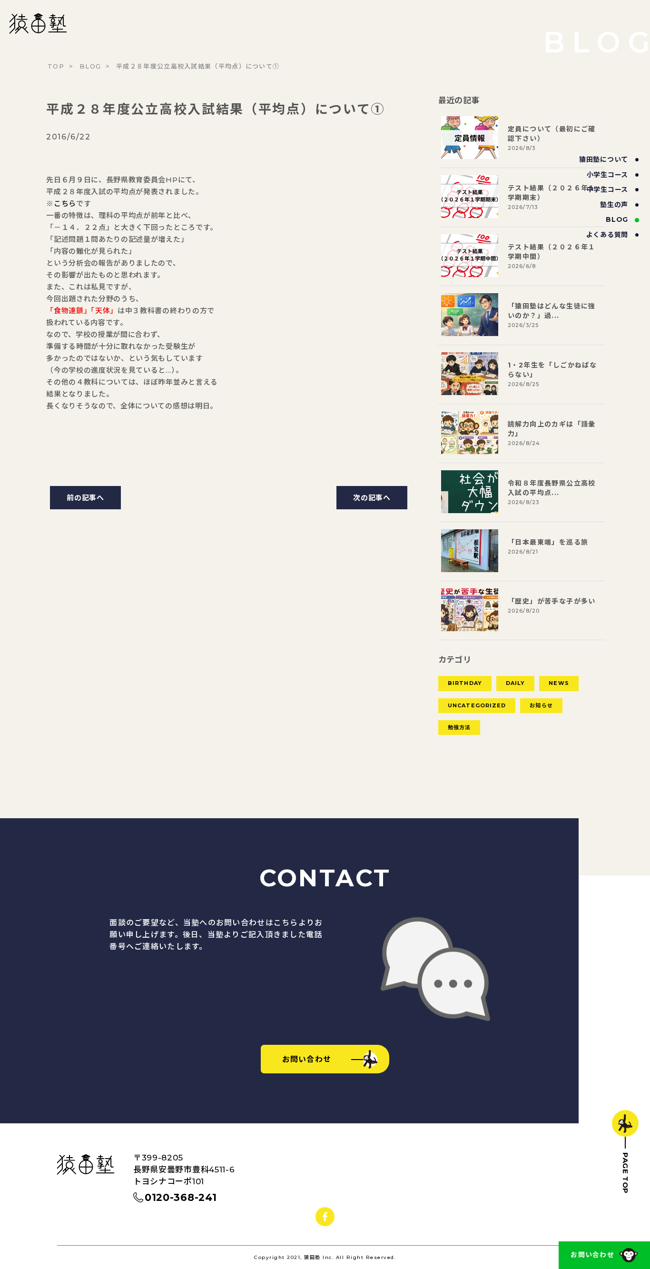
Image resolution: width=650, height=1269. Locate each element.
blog (617, 219)
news (559, 683)
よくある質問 (607, 234)
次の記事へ (372, 497)
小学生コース (607, 174)
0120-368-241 (181, 1197)
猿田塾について (603, 159)
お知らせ (541, 705)
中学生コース (607, 189)
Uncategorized (477, 705)
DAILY (515, 683)
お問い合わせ (592, 1254)
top (56, 66)
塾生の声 (614, 204)
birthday (465, 683)
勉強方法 (459, 727)
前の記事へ (85, 497)
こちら (65, 203)
